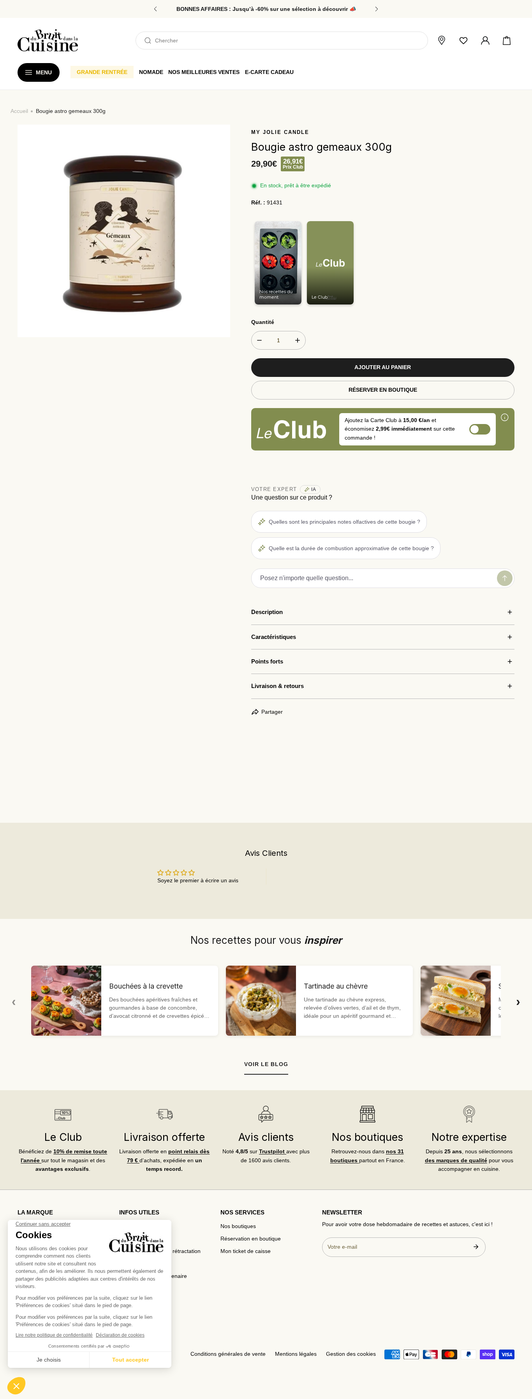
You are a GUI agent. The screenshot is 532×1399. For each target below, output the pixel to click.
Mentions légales (296, 1354)
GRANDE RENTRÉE (102, 72)
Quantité (262, 322)
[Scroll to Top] (519, 1358)
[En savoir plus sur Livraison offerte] (164, 1114)
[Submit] (476, 1246)
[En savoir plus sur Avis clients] (266, 1114)
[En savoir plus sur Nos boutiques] (367, 1114)
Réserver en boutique (383, 390)
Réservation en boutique (250, 1239)
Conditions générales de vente (228, 1354)
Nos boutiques (238, 1226)
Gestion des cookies (351, 1354)
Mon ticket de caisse (245, 1251)
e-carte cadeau (269, 72)
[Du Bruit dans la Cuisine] (48, 40)
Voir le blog (266, 1064)
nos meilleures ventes (204, 72)
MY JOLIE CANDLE (280, 132)
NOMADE (151, 72)
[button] (506, 40)
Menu (44, 72)
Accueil (19, 111)
